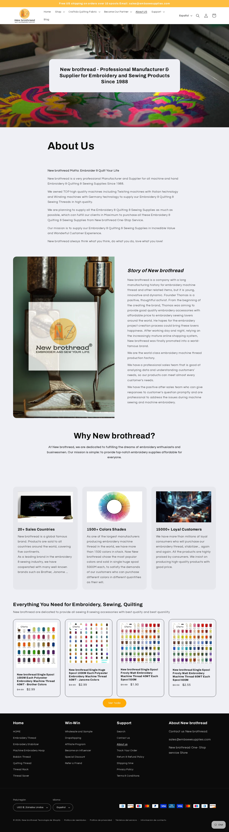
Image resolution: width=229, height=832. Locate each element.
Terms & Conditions (128, 775)
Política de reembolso (75, 820)
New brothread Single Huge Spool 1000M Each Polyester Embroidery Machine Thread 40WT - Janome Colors (88, 674)
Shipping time (125, 763)
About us (122, 744)
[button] (59, 12)
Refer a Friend (73, 763)
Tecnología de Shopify (49, 820)
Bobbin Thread (22, 756)
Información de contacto (153, 820)
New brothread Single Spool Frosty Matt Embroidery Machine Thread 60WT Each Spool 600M (191, 675)
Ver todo (114, 703)
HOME (17, 731)
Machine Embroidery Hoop (29, 750)
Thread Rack (20, 769)
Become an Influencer (78, 750)
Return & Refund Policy (130, 756)
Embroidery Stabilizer (26, 744)
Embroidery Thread (24, 738)
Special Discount (75, 756)
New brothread (29, 820)
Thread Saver (21, 775)
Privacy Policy (125, 769)
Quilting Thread (22, 763)
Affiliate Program (75, 744)
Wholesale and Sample (79, 731)
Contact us (123, 738)
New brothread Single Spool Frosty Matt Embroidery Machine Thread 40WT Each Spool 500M (139, 674)
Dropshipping (73, 738)
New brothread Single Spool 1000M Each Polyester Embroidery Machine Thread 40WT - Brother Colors (36, 679)
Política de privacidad (101, 820)
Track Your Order (127, 750)
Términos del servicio (126, 820)
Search (121, 731)
